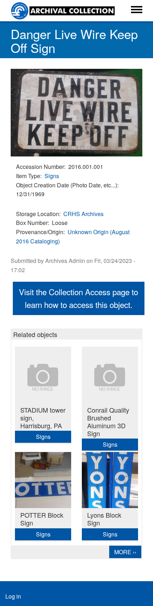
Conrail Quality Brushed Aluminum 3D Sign (108, 421)
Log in (13, 596)
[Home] (64, 10)
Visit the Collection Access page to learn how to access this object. (78, 298)
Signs (51, 176)
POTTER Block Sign (41, 518)
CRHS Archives (83, 214)
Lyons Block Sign (104, 518)
